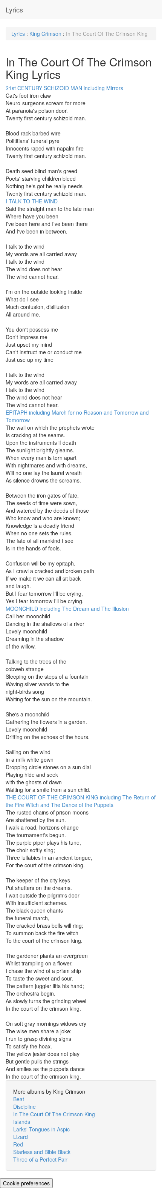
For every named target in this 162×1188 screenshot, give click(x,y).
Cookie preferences (26, 1183)
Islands (21, 1121)
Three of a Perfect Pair (40, 1159)
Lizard (20, 1136)
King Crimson (45, 33)
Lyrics (14, 9)
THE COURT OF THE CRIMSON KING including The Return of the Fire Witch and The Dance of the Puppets (81, 800)
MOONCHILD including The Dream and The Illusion (67, 608)
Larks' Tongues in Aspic (41, 1129)
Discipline (24, 1106)
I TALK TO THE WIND (32, 201)
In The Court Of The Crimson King (54, 1114)
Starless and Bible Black (41, 1152)
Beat (18, 1099)
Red (18, 1144)
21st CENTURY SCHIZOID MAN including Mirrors (64, 88)
